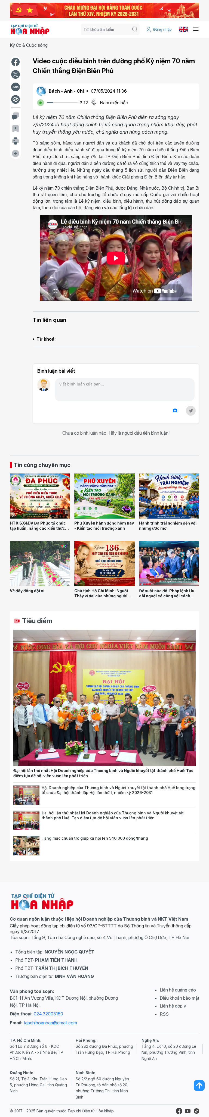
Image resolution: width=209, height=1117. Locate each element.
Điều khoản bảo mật (179, 998)
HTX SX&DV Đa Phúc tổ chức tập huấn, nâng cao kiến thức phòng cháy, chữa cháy (38, 528)
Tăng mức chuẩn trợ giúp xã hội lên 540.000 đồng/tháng (95, 838)
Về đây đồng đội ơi (27, 590)
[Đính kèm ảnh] (175, 411)
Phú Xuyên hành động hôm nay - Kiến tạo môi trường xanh (104, 526)
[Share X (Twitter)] (15, 74)
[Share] (15, 99)
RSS (164, 1014)
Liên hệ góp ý (173, 1006)
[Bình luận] (15, 116)
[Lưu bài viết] (15, 128)
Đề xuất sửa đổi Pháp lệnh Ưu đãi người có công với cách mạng (166, 595)
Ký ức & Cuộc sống (29, 45)
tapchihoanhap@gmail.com (50, 1022)
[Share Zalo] (15, 87)
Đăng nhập (162, 29)
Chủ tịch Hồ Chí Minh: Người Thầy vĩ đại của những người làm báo (101, 595)
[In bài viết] (15, 141)
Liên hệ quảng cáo (178, 990)
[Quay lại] (15, 153)
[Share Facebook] (15, 62)
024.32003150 (48, 1013)
